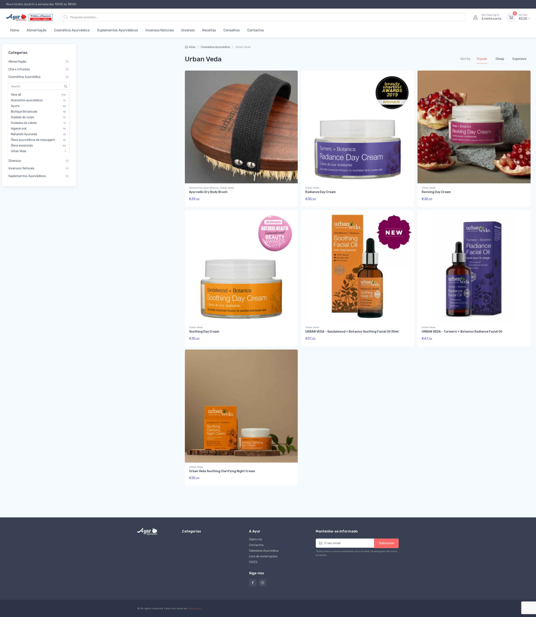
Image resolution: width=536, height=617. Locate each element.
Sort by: (465, 59)
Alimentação (36, 30)
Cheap (500, 59)
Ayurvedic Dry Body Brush (208, 192)
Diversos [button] (14, 161)
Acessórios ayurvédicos (203, 187)
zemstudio (194, 608)
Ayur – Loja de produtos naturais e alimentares (252, 582)
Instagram (262, 582)
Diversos (188, 30)
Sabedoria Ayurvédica (263, 551)
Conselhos (231, 30)
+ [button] (286, 200)
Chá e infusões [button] (19, 69)
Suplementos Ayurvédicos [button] (27, 176)
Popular (482, 59)
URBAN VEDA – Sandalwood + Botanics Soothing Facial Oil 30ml (351, 331)
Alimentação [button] (17, 61)
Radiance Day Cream (320, 192)
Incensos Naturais (160, 30)
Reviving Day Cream (436, 192)
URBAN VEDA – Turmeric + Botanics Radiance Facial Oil (462, 331)
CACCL (253, 562)
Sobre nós (255, 539)
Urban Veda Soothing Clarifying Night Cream (222, 471)
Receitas (209, 30)
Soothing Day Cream (204, 331)
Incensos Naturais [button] (21, 168)
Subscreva (386, 543)
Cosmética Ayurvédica (71, 30)
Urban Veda (227, 187)
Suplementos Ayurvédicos (117, 30)
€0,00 (523, 17)
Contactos (255, 30)
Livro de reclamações (263, 556)
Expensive (519, 59)
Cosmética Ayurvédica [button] (24, 77)
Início (192, 47)
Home (14, 30)
